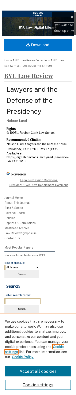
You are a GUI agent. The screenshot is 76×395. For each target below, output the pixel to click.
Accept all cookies (38, 371)
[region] (38, 354)
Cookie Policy (23, 357)
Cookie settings (38, 384)
